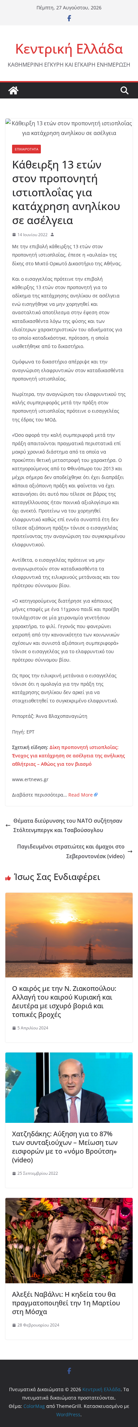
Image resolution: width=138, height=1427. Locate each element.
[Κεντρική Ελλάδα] (13, 90)
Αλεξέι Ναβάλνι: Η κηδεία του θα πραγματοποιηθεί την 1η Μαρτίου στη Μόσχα (66, 1303)
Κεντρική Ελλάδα (69, 48)
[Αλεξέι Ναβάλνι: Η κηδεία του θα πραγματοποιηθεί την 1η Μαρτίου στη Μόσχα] (69, 1202)
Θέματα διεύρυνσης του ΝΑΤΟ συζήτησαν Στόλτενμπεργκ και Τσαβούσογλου (67, 825)
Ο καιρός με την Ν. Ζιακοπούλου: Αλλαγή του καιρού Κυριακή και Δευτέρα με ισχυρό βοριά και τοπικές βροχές (64, 1001)
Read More (80, 795)
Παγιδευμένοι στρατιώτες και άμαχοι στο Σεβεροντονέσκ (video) (71, 851)
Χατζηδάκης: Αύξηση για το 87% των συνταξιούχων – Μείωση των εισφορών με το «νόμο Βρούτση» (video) (65, 1146)
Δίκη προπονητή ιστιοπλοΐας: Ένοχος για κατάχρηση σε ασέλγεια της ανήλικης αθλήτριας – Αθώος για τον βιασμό (68, 755)
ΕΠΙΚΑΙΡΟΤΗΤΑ (26, 149)
